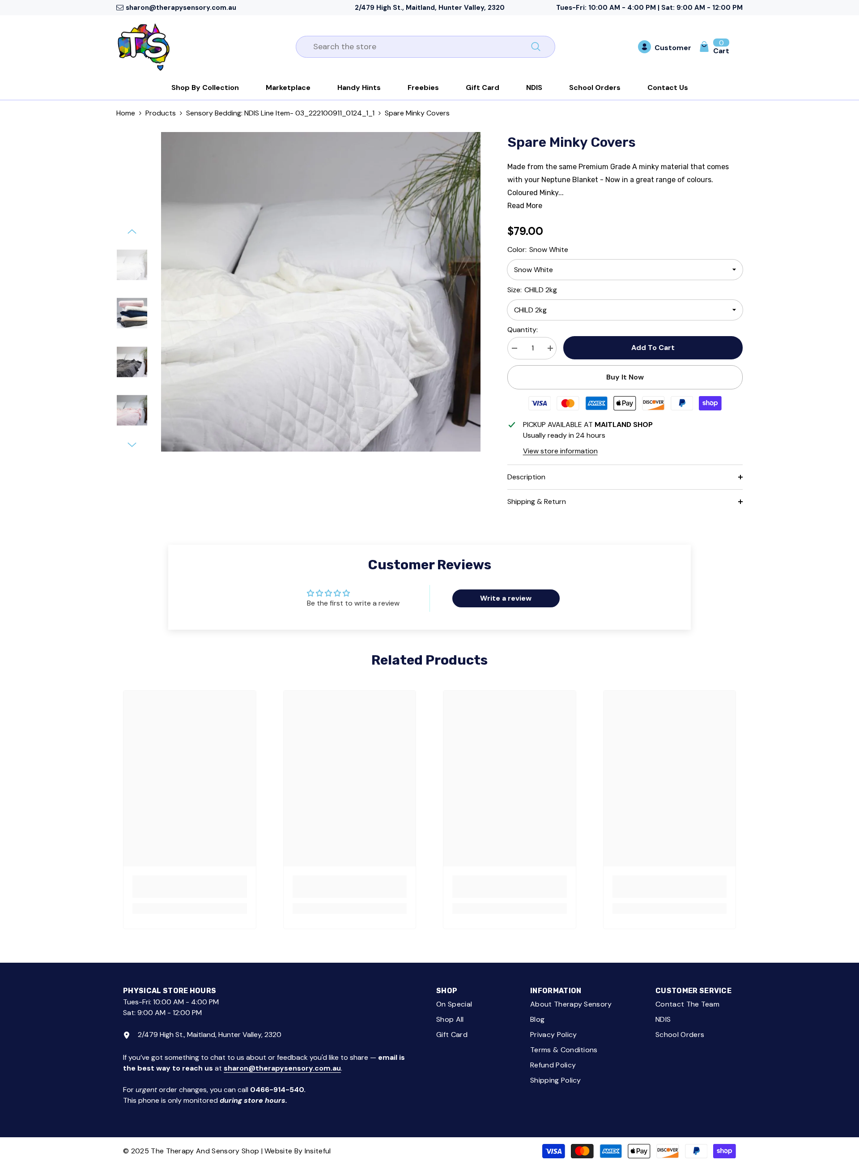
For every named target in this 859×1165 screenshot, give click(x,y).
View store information (560, 451)
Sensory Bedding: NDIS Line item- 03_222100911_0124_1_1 (280, 113)
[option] (321, 292)
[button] (132, 231)
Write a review (506, 598)
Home (125, 113)
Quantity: (522, 329)
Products (160, 113)
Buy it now (625, 377)
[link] (189, 886)
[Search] (425, 47)
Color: (537, 249)
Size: (532, 289)
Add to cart (653, 347)
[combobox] (415, 46)
